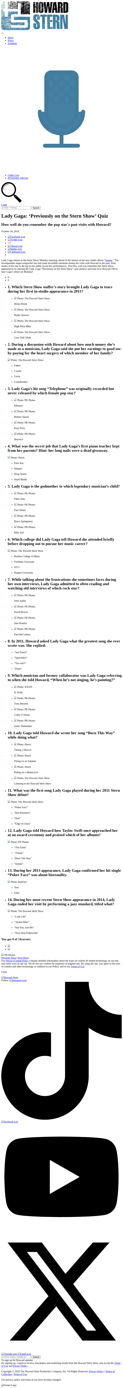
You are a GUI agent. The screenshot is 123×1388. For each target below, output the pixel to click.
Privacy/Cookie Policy (17, 960)
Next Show (23, 957)
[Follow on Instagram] (18, 980)
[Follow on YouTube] (61, 1229)
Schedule (12, 43)
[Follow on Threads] (9, 1354)
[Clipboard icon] (16, 252)
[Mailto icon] (15, 249)
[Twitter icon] (15, 239)
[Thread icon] (15, 246)
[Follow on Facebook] (9, 1121)
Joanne (108, 260)
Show (11, 37)
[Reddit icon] (9, 243)
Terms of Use (77, 966)
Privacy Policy (20, 1366)
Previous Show (9, 957)
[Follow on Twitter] (61, 1351)
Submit (36, 1357)
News (11, 40)
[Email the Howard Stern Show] (24, 1354)
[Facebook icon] (16, 236)
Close (4, 204)
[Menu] (2, 33)
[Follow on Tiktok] (61, 1118)
